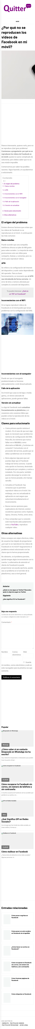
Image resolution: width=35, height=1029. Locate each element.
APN (6, 190)
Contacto (5, 1023)
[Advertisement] (17, 125)
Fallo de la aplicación (12, 201)
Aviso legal (24, 1025)
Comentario (6, 622)
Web (25, 652)
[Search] (33, 21)
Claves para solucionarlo (12, 211)
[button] (17, 21)
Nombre (4, 652)
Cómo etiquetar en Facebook (21, 994)
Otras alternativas (10, 215)
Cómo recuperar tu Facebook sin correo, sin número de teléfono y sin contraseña (21, 965)
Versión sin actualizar (12, 205)
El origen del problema (11, 184)
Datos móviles (10, 186)
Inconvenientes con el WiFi (14, 194)
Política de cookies (17, 1023)
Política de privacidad (10, 1025)
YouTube (14, 525)
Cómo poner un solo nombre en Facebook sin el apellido (21, 932)
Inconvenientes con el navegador (15, 198)
